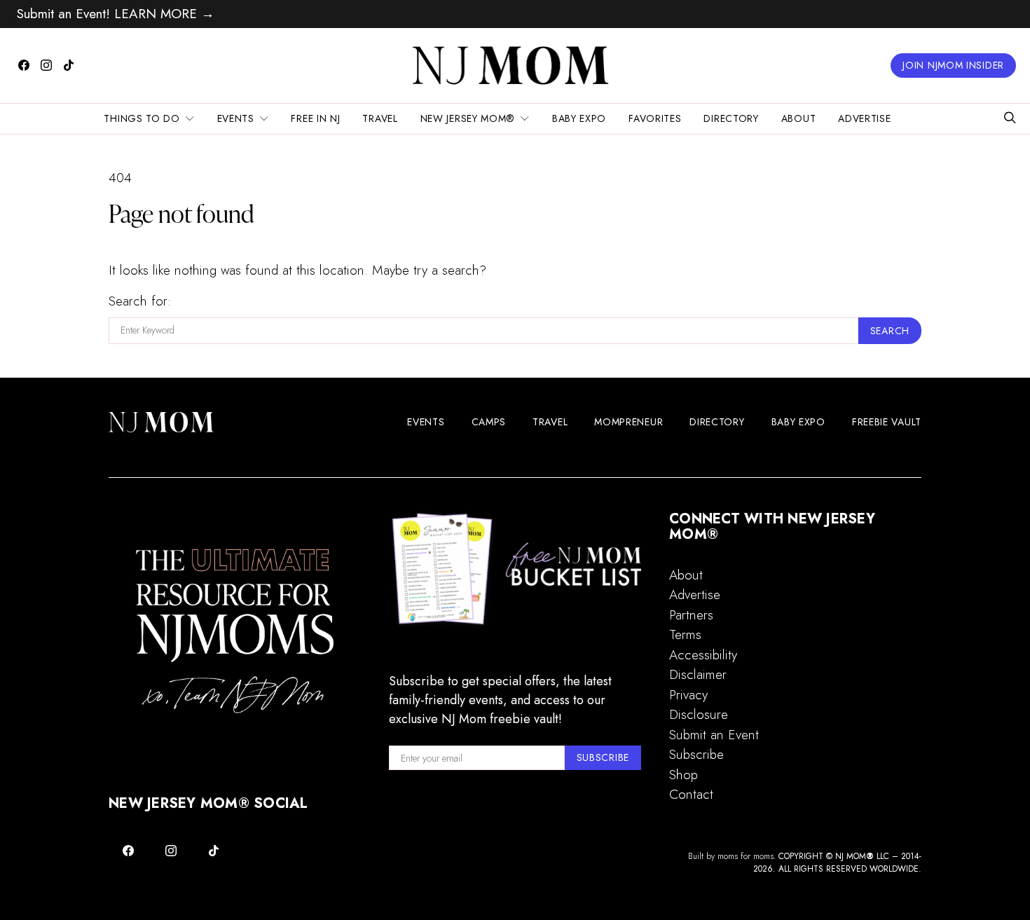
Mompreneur (628, 422)
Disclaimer (698, 674)
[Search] (1009, 119)
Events (235, 118)
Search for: (140, 300)
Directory (730, 118)
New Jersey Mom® (468, 118)
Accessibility (703, 654)
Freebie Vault (886, 422)
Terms (685, 634)
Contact (691, 794)
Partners (691, 614)
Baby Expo (579, 118)
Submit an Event (714, 734)
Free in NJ (315, 118)
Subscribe (696, 754)
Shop (683, 774)
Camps (489, 422)
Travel (379, 118)
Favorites (655, 118)
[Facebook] (24, 65)
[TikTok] (68, 65)
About (798, 118)
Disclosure (698, 714)
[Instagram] (46, 65)
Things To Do (141, 118)
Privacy (688, 694)
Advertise (864, 118)
